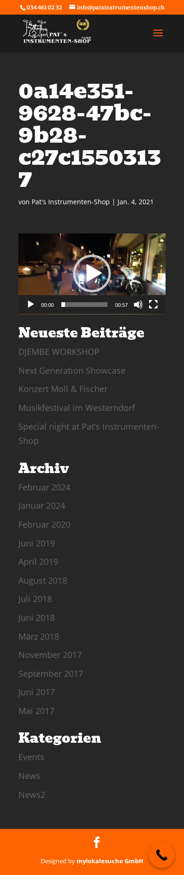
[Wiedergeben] (30, 304)
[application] (92, 273)
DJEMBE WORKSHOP (59, 351)
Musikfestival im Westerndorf (76, 407)
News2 (31, 794)
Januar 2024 (41, 505)
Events (31, 757)
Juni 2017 (36, 692)
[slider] (84, 304)
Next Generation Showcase (71, 370)
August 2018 (42, 580)
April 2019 (38, 561)
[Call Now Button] (162, 855)
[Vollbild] (153, 304)
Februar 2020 (44, 524)
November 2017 (50, 654)
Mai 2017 (36, 710)
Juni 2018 (36, 617)
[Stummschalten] (138, 304)
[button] (92, 273)
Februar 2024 (44, 487)
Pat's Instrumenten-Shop (71, 201)
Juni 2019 (36, 543)
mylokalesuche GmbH (109, 861)
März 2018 (38, 636)
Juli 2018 (35, 598)
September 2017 (50, 673)
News (29, 775)
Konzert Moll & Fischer (63, 388)
